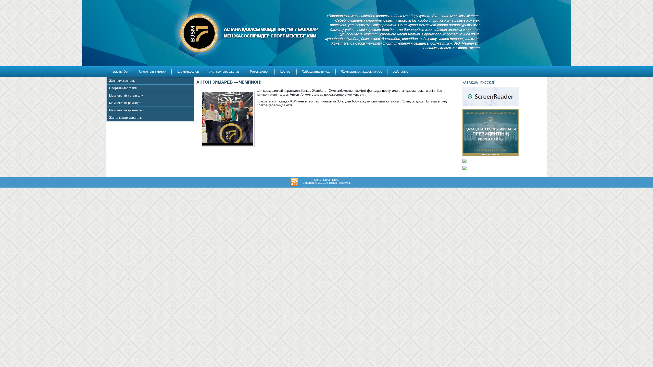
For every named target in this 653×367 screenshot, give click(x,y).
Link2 (326, 179)
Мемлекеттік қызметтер (126, 110)
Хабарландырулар (316, 71)
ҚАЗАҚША (470, 82)
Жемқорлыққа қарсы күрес (361, 71)
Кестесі (285, 71)
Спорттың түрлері (152, 71)
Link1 (317, 179)
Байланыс (400, 71)
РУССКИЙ (487, 82)
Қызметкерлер (188, 71)
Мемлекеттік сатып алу (126, 95)
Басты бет (121, 71)
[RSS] (294, 182)
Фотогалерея (259, 71)
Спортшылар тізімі (123, 88)
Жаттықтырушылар (224, 71)
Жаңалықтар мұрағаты (125, 118)
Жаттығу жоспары (122, 81)
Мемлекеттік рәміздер (125, 103)
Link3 (335, 179)
